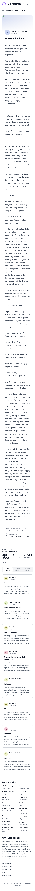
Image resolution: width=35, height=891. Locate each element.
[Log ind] (24, 4)
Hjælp (4, 872)
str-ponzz (12, 728)
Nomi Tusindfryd (14, 651)
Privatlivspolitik (7, 866)
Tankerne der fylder (15, 678)
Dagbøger (9, 10)
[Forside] (3, 10)
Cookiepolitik (6, 869)
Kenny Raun (12, 577)
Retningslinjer (6, 863)
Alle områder (6, 875)
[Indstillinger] (28, 4)
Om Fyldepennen (11, 837)
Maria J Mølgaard (14, 602)
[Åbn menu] (32, 4)
